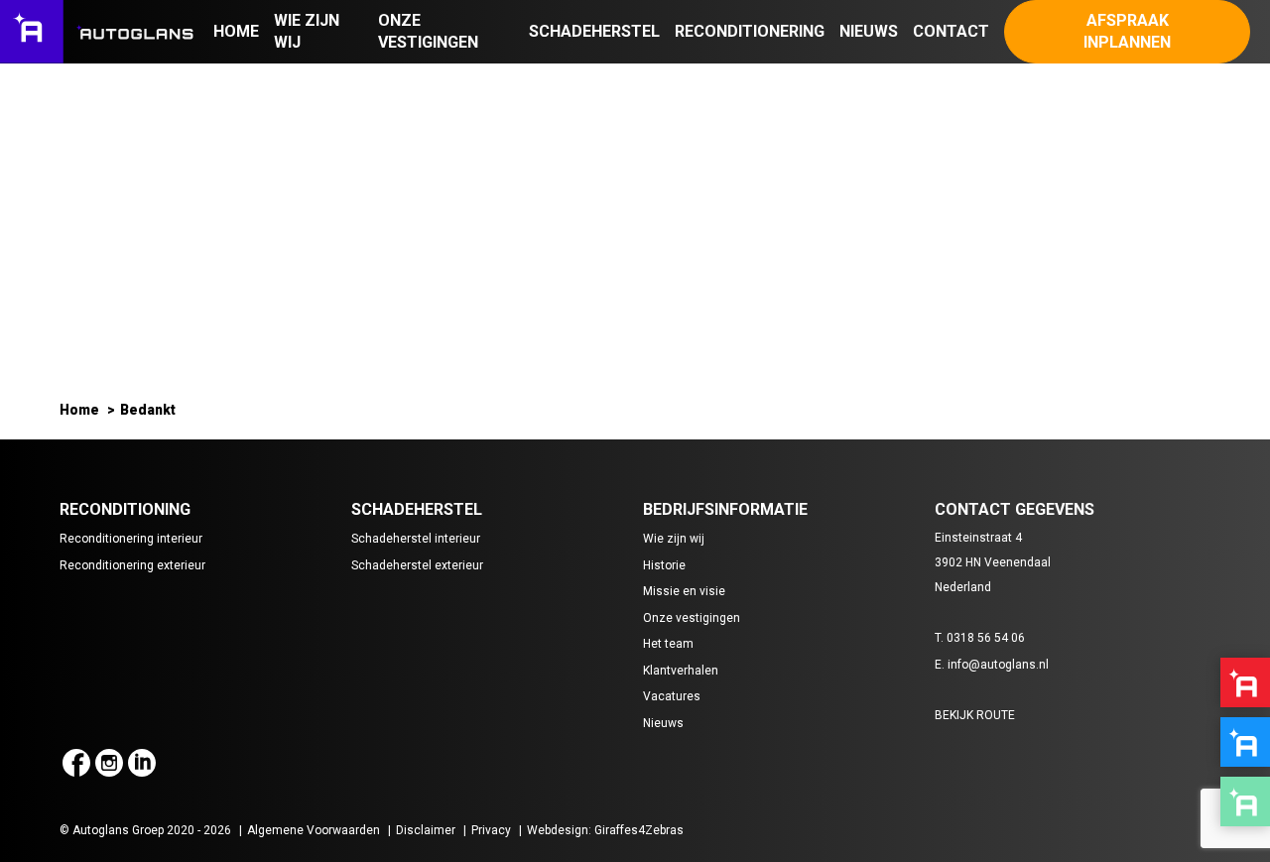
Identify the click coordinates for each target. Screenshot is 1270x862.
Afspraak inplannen (1127, 31)
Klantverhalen (680, 670)
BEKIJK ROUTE (975, 715)
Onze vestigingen (691, 618)
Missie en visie (684, 591)
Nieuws (868, 31)
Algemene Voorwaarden (313, 830)
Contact (951, 31)
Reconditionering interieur (131, 539)
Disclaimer (425, 830)
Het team (668, 644)
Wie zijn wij (673, 539)
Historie (664, 565)
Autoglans (1245, 682)
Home (236, 31)
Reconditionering (750, 31)
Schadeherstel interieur (415, 539)
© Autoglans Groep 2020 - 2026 (145, 830)
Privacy (491, 830)
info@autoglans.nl (998, 665)
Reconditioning (1245, 742)
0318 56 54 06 (986, 638)
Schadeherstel (594, 31)
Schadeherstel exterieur (417, 565)
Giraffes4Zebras (639, 830)
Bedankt (148, 410)
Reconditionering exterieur (132, 565)
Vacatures (671, 696)
